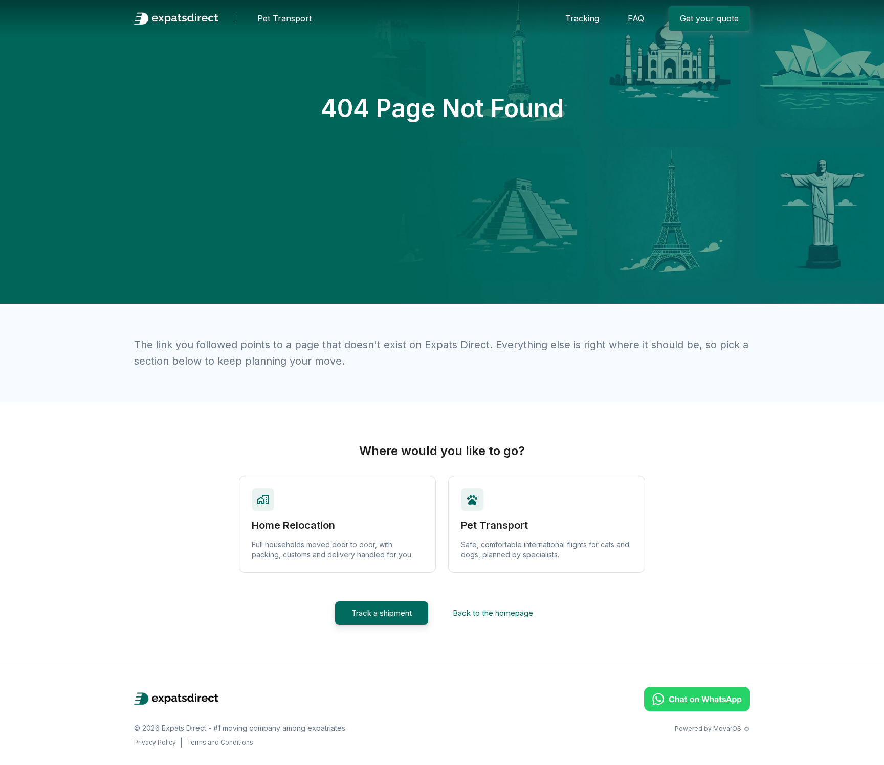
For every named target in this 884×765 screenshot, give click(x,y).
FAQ (636, 18)
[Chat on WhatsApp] (697, 708)
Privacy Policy (155, 742)
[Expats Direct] (176, 18)
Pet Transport (284, 18)
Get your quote (709, 18)
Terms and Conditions (220, 742)
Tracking (582, 18)
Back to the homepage (493, 613)
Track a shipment (381, 613)
